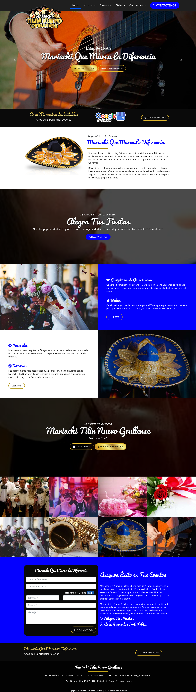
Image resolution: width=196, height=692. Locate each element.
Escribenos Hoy (85, 68)
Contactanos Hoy (149, 652)
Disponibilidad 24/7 (156, 117)
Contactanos (83, 446)
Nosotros (89, 5)
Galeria (120, 5)
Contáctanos (137, 5)
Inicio (75, 5)
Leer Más (114, 317)
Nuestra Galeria (112, 68)
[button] (14, 60)
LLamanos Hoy (99, 236)
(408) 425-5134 (75, 675)
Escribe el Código (77, 592)
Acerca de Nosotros (111, 446)
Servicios (105, 5)
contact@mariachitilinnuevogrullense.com (130, 675)
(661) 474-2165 (97, 675)
